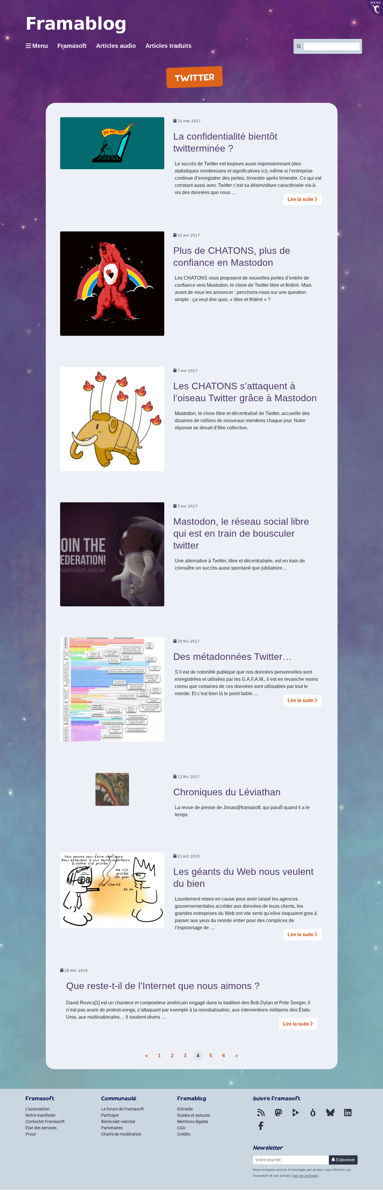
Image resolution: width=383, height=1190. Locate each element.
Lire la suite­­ (301, 199)
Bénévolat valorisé (118, 1121)
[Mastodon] (278, 1116)
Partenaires (112, 1127)
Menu (40, 45)
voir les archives (305, 1176)
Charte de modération (121, 1134)
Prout (30, 1134)
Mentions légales (192, 1121)
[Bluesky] (330, 1116)
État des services (41, 1127)
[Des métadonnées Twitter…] (112, 691)
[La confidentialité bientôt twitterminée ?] (112, 145)
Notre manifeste (40, 1115)
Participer (110, 1115)
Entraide (185, 1109)
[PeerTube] (295, 1116)
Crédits (183, 1134)
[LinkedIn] (347, 1116)
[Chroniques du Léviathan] (112, 791)
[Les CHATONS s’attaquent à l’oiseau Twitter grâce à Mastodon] (112, 420)
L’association (37, 1109)
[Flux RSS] (261, 1116)
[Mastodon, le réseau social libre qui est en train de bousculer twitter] (112, 556)
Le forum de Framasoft (122, 1109)
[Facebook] (261, 1129)
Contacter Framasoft (45, 1121)
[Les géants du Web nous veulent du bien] (112, 892)
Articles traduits (168, 45)
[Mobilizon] (313, 1116)
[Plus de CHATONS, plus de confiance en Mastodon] (112, 285)
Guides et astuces (193, 1115)
